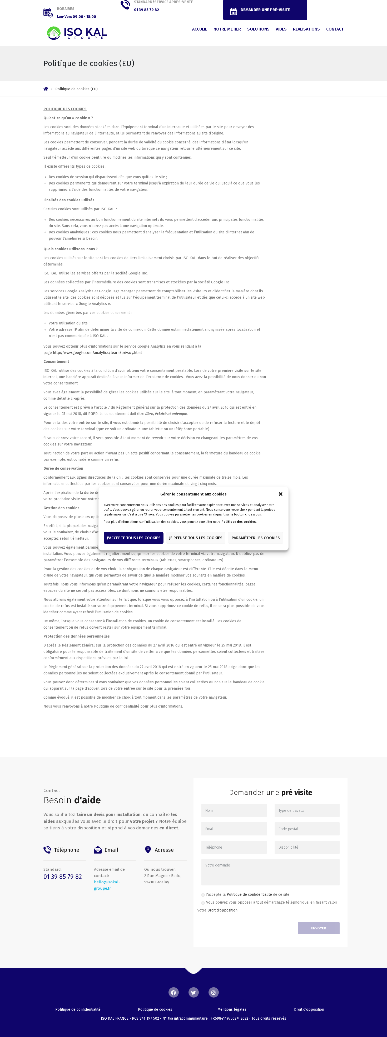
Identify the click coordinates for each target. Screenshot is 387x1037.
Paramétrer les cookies (256, 537)
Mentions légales (231, 1009)
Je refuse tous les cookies (195, 537)
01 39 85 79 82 (146, 10)
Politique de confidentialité (249, 894)
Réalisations (306, 29)
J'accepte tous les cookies (134, 537)
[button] (280, 494)
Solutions (258, 29)
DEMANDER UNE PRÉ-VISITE (265, 9)
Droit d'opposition (222, 910)
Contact (335, 29)
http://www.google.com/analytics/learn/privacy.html (97, 352)
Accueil (199, 29)
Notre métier (227, 29)
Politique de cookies (155, 1009)
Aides (281, 29)
